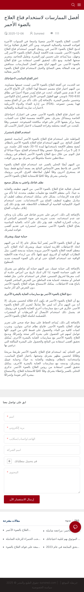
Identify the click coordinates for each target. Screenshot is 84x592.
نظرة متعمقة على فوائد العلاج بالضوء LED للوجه (23, 546)
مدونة (68, 520)
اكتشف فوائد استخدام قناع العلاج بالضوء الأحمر (18, 529)
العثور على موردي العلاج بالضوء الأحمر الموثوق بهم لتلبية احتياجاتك (63, 538)
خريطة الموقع (70, 582)
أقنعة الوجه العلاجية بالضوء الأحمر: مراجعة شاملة (63, 530)
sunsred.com (48, 582)
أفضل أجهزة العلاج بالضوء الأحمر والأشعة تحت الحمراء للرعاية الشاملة (23, 538)
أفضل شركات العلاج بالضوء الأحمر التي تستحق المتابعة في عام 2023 (63, 546)
